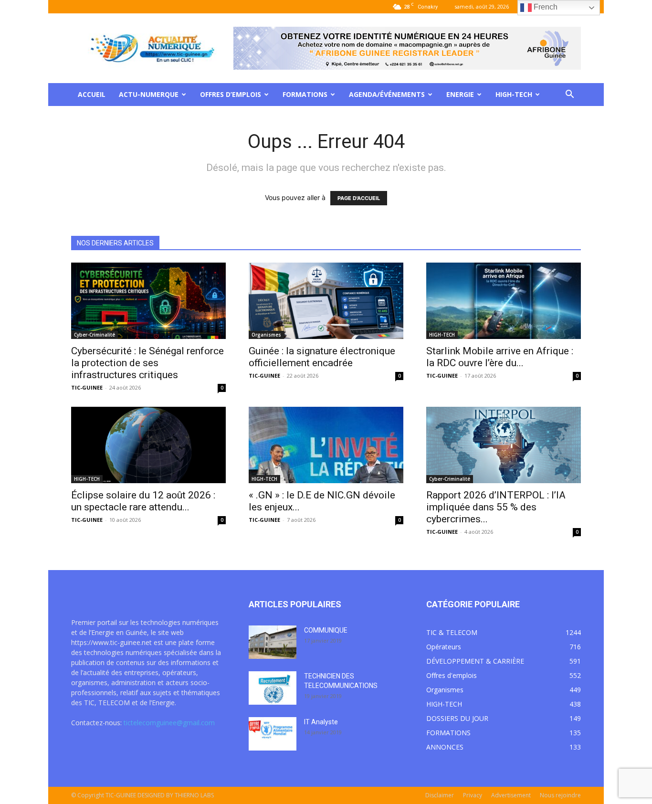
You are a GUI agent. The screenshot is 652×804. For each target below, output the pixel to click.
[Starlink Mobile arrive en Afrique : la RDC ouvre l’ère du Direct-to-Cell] (503, 301)
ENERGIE (460, 94)
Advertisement (511, 795)
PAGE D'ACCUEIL (358, 198)
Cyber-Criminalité (94, 334)
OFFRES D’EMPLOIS (230, 94)
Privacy (472, 795)
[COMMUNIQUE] (272, 642)
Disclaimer (439, 795)
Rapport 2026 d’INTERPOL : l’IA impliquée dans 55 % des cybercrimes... (496, 507)
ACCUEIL (91, 94)
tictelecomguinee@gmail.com (169, 722)
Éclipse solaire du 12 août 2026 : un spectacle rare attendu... (143, 501)
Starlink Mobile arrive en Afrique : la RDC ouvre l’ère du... (499, 357)
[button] (569, 95)
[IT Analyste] (272, 734)
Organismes (266, 334)
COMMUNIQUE (325, 630)
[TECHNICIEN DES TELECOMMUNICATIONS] (272, 688)
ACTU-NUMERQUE (149, 94)
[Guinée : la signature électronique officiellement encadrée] (326, 301)
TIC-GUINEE (87, 387)
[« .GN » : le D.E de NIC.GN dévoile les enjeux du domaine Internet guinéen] (326, 445)
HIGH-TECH (513, 94)
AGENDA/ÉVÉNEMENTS (387, 94)
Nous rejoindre (560, 795)
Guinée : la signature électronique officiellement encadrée (322, 357)
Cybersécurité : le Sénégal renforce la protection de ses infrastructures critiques (147, 363)
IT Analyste (321, 722)
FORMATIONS (305, 94)
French (544, 7)
